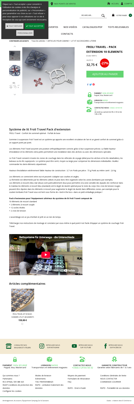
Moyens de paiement (77, 375)
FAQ (69, 382)
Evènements (40, 378)
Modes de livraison (43, 375)
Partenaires (7, 378)
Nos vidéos (70, 27)
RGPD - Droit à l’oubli (77, 388)
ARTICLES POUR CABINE (58, 41)
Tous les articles (38, 41)
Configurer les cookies (12, 391)
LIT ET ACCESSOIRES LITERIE (83, 41)
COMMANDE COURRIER (110, 382)
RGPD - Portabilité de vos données (115, 388)
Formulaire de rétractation (79, 378)
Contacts (67, 33)
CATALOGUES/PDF (92, 27)
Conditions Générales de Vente (113, 375)
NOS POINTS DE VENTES (65, 3)
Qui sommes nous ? (11, 375)
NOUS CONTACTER (108, 378)
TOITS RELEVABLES (118, 27)
